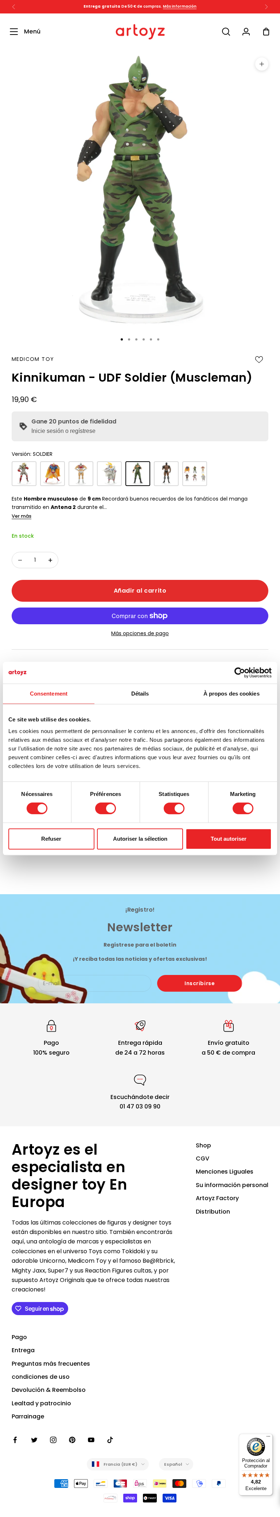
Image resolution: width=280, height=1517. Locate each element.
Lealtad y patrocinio (41, 1403)
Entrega (23, 1350)
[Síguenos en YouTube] (91, 1440)
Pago (19, 1337)
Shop (203, 1145)
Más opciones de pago (140, 633)
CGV (202, 1158)
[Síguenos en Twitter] (34, 1440)
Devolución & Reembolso (49, 1390)
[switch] (105, 808)
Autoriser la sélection (140, 839)
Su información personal (232, 1185)
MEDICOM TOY (33, 359)
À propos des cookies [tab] (231, 693)
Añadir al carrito (140, 590)
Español (173, 1464)
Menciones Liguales (224, 1171)
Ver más (21, 516)
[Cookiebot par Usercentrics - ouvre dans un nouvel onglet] (240, 672)
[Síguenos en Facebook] (15, 1440)
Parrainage (28, 1416)
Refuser (51, 839)
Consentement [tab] (48, 693)
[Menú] (268, 1438)
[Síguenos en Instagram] (53, 1440)
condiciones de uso (41, 1377)
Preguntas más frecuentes (51, 1363)
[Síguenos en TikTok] (110, 1440)
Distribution (213, 1211)
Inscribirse (199, 983)
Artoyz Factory (217, 1198)
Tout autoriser (228, 839)
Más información (180, 6)
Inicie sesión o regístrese (63, 431)
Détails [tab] (140, 693)
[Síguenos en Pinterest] (72, 1440)
